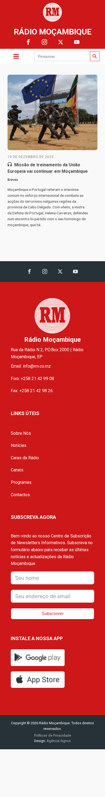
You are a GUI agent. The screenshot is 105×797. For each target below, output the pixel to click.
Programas (21, 482)
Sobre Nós (21, 433)
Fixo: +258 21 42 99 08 (32, 378)
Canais (17, 469)
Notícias (18, 445)
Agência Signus (58, 741)
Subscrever (53, 613)
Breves (13, 180)
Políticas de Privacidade (52, 735)
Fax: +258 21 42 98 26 (32, 390)
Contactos (20, 494)
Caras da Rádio (25, 457)
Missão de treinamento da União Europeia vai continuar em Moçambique (48, 168)
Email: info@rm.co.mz (31, 366)
